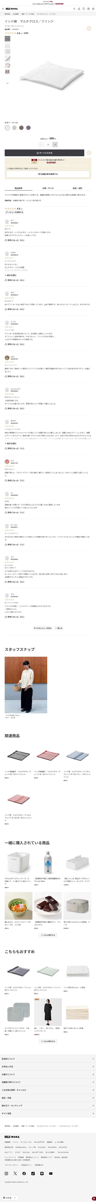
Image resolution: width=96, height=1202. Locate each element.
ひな (12, 292)
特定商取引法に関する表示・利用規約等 (17, 1160)
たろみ (13, 252)
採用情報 (21, 1157)
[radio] (7, 127)
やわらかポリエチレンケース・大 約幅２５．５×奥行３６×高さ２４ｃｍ (18, 881)
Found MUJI (42, 1147)
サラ (12, 460)
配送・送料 (77, 188)
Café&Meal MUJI (20, 1147)
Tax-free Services (63, 1152)
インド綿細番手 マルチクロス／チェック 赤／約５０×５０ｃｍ (47, 772)
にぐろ (13, 321)
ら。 (12, 493)
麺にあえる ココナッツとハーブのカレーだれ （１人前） (18, 923)
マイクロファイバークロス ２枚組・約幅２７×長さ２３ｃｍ (17, 1029)
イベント (15, 1142)
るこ (12, 220)
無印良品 (7, 14)
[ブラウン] (21, 127)
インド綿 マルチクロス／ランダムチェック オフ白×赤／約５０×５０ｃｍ (18, 817)
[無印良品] (12, 1137)
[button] (7, 78)
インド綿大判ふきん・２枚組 (74, 987)
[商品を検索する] (74, 8)
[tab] (7, 38)
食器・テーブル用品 (28, 14)
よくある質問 (59, 1142)
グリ (12, 557)
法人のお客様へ (50, 1152)
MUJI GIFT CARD (37, 1152)
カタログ (17, 1152)
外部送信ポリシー (26, 1165)
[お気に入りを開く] (84, 8)
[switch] (89, 28)
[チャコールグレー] (28, 127)
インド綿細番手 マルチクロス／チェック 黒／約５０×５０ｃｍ (18, 772)
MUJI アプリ (9, 1152)
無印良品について (46, 1157)
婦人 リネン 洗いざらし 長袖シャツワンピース (47, 1029)
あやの (13, 420)
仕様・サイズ (48, 188)
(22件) (26, 33)
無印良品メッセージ (32, 1157)
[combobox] (10, 1197)
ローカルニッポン (26, 1142)
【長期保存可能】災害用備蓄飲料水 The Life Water (48, 879)
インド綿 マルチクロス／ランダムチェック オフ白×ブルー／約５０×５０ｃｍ (77, 774)
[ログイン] (79, 8)
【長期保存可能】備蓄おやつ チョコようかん (47, 923)
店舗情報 (7, 1142)
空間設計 (50, 1142)
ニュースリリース (10, 1157)
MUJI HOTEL (63, 1147)
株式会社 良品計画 (61, 1157)
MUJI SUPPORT (39, 1142)
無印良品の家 (9, 1147)
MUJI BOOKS (52, 1147)
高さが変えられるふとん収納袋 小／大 (77, 923)
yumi (12, 356)
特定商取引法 (39, 1165)
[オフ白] (7, 127)
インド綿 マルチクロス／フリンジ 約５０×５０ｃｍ (18, 988)
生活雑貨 (16, 14)
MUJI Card (26, 1152)
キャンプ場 (32, 1147)
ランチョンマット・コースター (46, 14)
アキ (12, 594)
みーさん (14, 525)
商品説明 (18, 188)
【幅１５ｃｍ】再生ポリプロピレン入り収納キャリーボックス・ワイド (77, 879)
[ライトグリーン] (14, 127)
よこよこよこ (16, 389)
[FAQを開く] (88, 8)
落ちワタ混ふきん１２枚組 (73, 1028)
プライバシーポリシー (12, 1165)
